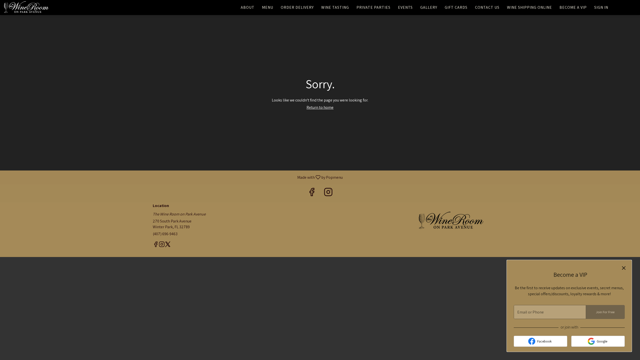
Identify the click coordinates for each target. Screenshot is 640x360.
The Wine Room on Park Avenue (451, 221)
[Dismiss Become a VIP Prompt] (624, 268)
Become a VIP (573, 7)
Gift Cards (456, 7)
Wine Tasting (335, 7)
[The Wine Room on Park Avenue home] (26, 7)
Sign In (601, 7)
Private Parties (373, 7)
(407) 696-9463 (165, 233)
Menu (267, 7)
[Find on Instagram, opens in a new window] (328, 193)
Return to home (320, 107)
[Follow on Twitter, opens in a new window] (168, 245)
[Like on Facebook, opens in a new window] (311, 193)
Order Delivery (297, 7)
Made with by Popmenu (173, 177)
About (247, 7)
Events (405, 7)
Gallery (428, 7)
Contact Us (487, 7)
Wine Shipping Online (529, 7)
